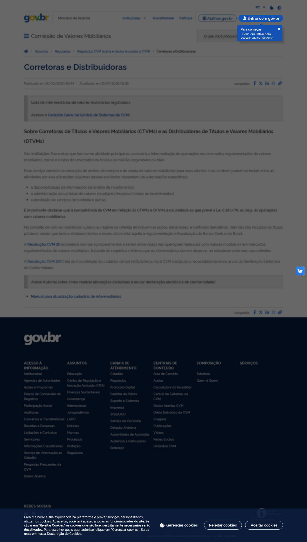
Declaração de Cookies (64, 533)
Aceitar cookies (264, 524)
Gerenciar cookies (182, 524)
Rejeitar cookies (223, 524)
